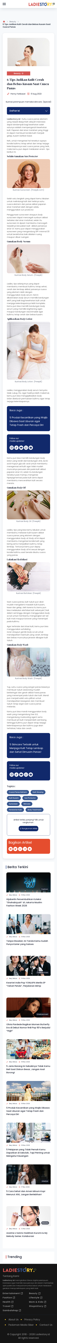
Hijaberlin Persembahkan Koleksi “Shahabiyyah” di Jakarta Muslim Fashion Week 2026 (24, 902)
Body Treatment (34, 810)
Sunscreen (13, 804)
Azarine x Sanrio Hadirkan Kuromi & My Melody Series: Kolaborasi (26, 1234)
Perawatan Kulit (15, 810)
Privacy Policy (32, 1319)
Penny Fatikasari (18, 93)
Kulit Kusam (14, 798)
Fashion (44, 889)
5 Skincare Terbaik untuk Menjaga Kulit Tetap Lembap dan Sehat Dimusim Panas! (26, 748)
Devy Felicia (13, 895)
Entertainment (42, 972)
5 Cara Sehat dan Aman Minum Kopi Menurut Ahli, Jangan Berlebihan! (25, 1193)
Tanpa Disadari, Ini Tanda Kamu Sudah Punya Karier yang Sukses (27, 942)
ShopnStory (36, 1306)
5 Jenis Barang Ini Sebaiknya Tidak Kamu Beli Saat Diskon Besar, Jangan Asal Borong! (28, 1069)
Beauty (13, 21)
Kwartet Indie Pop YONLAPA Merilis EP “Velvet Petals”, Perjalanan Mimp (25, 984)
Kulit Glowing (38, 792)
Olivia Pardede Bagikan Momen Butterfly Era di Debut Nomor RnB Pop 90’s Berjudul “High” (28, 1027)
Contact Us (46, 1324)
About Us (13, 1319)
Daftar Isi (15, 110)
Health (6, 1301)
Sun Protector (30, 798)
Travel (6, 1306)
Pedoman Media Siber (21, 1324)
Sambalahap (10, 1310)
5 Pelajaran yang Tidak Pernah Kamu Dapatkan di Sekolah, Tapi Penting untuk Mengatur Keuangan (28, 1152)
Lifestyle (45, 931)
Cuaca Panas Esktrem (18, 792)
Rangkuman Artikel (29, 828)
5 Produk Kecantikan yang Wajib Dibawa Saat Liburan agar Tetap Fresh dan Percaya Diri (28, 421)
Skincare (26, 804)
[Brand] (41, 4)
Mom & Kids (36, 1301)
